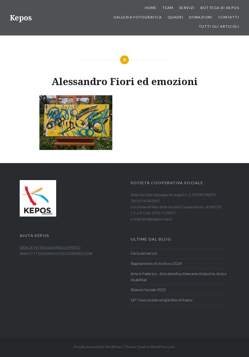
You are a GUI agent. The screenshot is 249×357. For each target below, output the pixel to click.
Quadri (175, 17)
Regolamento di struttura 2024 (156, 263)
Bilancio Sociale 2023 (148, 289)
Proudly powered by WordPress (98, 347)
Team (167, 8)
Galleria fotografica (138, 17)
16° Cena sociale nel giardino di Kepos (162, 300)
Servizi (187, 8)
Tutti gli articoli (219, 26)
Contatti (228, 17)
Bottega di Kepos (220, 8)
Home (151, 8)
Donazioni (201, 17)
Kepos (21, 18)
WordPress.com (162, 347)
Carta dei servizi (144, 253)
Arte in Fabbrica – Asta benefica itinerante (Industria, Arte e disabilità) (178, 276)
